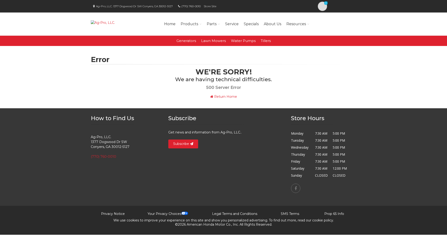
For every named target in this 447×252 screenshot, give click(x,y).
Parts (212, 24)
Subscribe (181, 144)
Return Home (225, 96)
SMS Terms (290, 214)
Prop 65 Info (334, 214)
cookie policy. (323, 220)
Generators (186, 40)
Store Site (210, 6)
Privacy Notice (113, 214)
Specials (251, 24)
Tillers (266, 40)
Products (189, 24)
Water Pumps (243, 40)
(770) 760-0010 (191, 6)
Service (232, 24)
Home (170, 24)
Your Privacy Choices (164, 214)
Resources (296, 24)
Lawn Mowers (213, 40)
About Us (272, 24)
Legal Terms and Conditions (234, 214)
